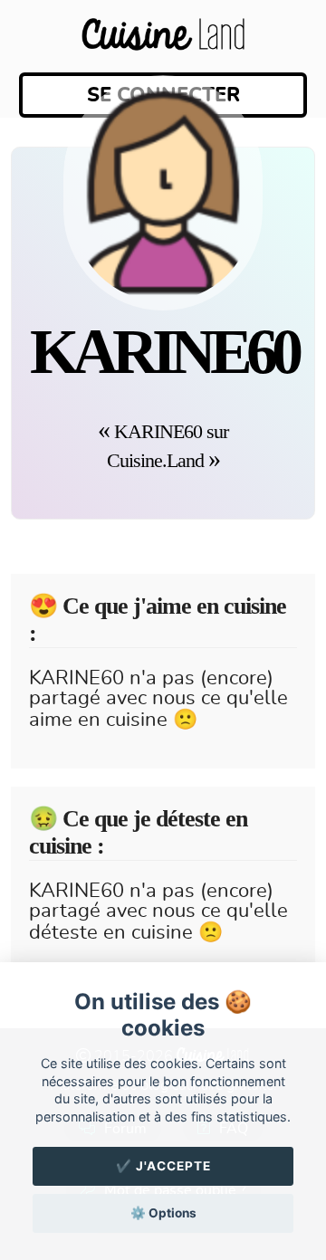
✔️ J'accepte (163, 1166)
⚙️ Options (163, 1213)
